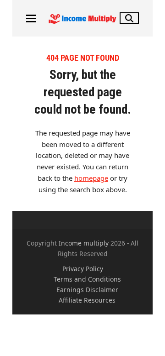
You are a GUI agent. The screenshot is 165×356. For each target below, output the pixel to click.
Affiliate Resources (87, 300)
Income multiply (84, 243)
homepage (91, 178)
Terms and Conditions (87, 279)
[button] (31, 18)
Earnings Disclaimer (87, 289)
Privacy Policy (82, 268)
